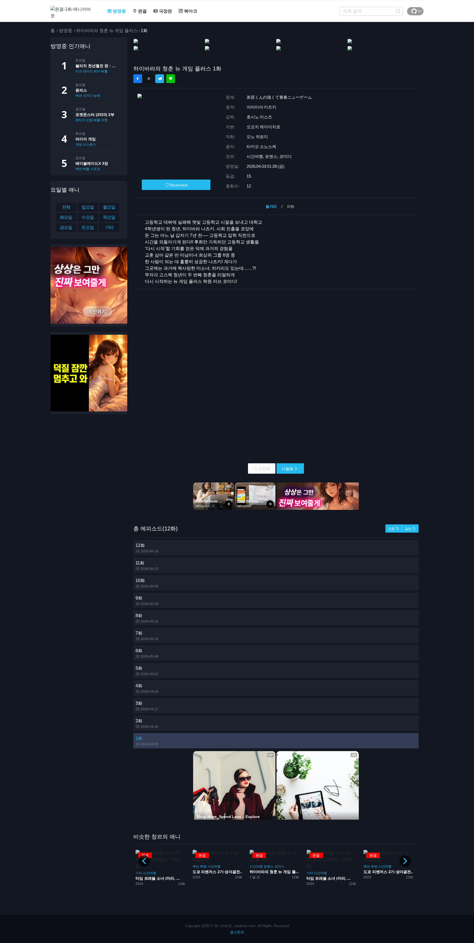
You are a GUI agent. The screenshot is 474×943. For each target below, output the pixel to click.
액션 (78, 96)
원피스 (81, 90)
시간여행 (149, 873)
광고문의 (237, 932)
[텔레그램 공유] (159, 78)
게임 (78, 144)
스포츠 (95, 169)
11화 (147, 566)
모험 (89, 120)
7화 (147, 636)
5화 (147, 671)
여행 (104, 120)
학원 (203, 866)
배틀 (104, 71)
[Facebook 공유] (137, 78)
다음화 (287, 469)
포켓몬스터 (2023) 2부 (94, 114)
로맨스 (268, 866)
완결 (142, 11)
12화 (147, 548)
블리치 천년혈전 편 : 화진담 (96, 66)
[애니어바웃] (72, 9)
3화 (147, 706)
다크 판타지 (84, 71)
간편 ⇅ (393, 529)
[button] (405, 861)
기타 (139, 873)
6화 (147, 653)
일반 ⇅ (410, 529)
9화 (147, 601)
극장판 (165, 11)
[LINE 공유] (170, 78)
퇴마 (97, 71)
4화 (147, 688)
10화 (147, 583)
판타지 (80, 120)
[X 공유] (148, 78)
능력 (97, 96)
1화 (147, 741)
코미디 (88, 96)
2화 (147, 723)
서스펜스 (89, 144)
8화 (147, 618)
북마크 (190, 11)
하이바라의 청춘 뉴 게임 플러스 (107, 30)
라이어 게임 (85, 139)
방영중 (119, 11)
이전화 (264, 469)
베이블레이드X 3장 (91, 163)
